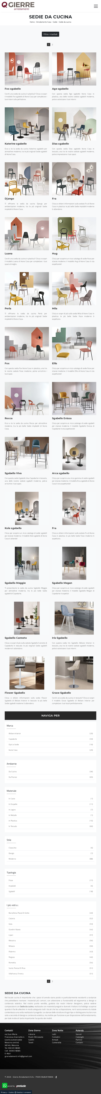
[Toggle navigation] (95, 6)
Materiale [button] (11, 791)
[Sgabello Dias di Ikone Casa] (74, 123)
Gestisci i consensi (24, 1092)
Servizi (79, 1034)
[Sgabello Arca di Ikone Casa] (74, 453)
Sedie (55, 21)
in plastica (50, 820)
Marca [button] (10, 725)
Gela (50, 924)
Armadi (55, 1039)
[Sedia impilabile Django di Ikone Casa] (27, 178)
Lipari (50, 935)
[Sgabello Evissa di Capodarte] (74, 398)
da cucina (50, 771)
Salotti (31, 1039)
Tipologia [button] (11, 872)
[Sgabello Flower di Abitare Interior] (27, 673)
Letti (54, 1034)
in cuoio (50, 798)
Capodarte (50, 739)
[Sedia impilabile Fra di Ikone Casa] (74, 178)
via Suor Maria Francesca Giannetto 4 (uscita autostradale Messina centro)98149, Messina (14, 1040)
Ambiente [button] (12, 764)
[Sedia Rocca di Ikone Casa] (27, 398)
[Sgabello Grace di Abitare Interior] (74, 673)
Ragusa (50, 957)
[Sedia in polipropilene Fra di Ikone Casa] (74, 508)
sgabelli (50, 891)
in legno (50, 809)
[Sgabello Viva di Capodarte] (27, 453)
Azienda (80, 1030)
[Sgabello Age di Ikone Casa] (74, 69)
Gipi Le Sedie (50, 744)
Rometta (50, 962)
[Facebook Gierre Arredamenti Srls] (56, 1076)
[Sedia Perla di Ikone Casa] (27, 288)
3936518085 (15, 1050)
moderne (50, 858)
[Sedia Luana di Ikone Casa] (27, 233)
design (50, 853)
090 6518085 (14, 1048)
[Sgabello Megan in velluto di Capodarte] (74, 563)
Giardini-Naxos (50, 929)
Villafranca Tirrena (50, 973)
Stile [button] (9, 840)
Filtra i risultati (51, 34)
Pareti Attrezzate (35, 1037)
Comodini (56, 1037)
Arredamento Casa (43, 21)
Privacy (4, 1092)
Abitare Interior (50, 733)
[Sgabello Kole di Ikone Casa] (27, 508)
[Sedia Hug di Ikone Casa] (74, 233)
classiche (50, 847)
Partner (79, 1039)
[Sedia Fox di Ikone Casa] (27, 343)
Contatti (79, 1042)
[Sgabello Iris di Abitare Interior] (74, 618)
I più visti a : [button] (13, 905)
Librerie (31, 1034)
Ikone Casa (50, 750)
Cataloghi (80, 1037)
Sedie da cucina (65, 21)
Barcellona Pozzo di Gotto (50, 912)
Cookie (11, 1092)
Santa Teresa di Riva (50, 968)
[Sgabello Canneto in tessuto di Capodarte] (27, 618)
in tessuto (50, 826)
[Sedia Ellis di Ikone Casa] (74, 343)
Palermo (50, 951)
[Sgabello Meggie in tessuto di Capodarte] (27, 563)
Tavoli (30, 1042)
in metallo (50, 815)
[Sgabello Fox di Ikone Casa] (27, 69)
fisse (50, 880)
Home (32, 21)
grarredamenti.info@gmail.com (18, 1056)
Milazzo (50, 946)
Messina (50, 940)
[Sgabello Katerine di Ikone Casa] (27, 123)
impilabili (50, 885)
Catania (50, 918)
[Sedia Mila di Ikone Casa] (74, 288)
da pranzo (50, 777)
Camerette (56, 1042)
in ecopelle (50, 804)
